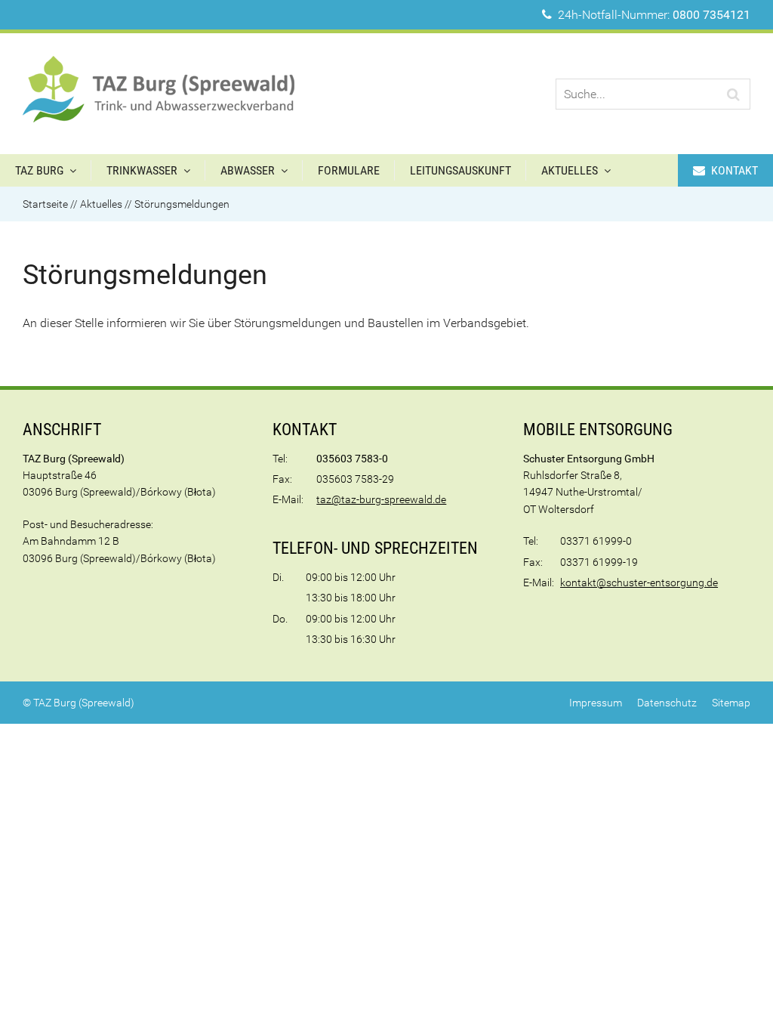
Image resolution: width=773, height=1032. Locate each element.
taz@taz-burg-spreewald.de (381, 499)
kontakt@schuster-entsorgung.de (639, 582)
